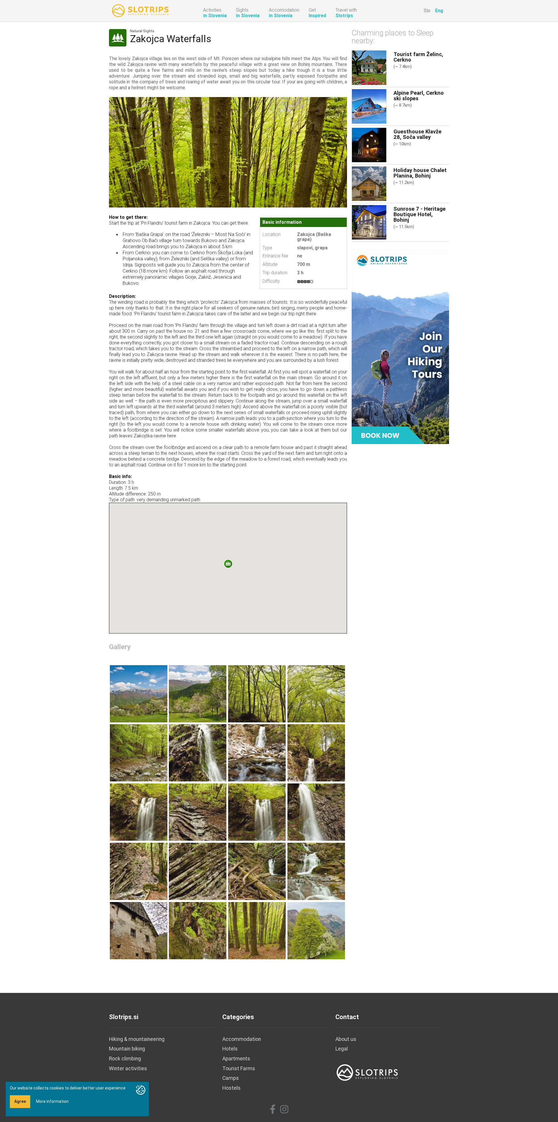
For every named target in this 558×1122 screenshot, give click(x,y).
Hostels (231, 1088)
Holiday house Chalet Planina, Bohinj (420, 173)
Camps (230, 1078)
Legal (341, 1049)
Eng (439, 10)
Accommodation (241, 1039)
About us (345, 1039)
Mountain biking (127, 1049)
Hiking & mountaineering (136, 1039)
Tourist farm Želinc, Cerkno (418, 57)
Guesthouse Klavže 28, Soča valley (417, 134)
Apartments (236, 1059)
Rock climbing (125, 1059)
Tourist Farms (238, 1068)
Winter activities (128, 1068)
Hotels (230, 1049)
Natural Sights (142, 31)
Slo (427, 10)
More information (52, 1101)
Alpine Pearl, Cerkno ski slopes (419, 95)
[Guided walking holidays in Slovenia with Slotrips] (400, 346)
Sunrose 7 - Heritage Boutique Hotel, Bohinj (420, 214)
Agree (20, 1101)
